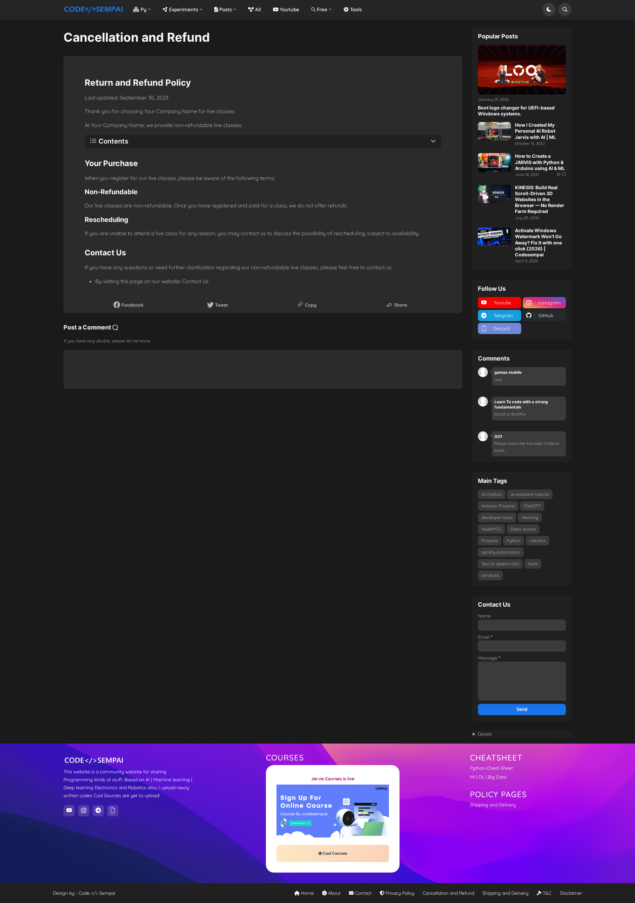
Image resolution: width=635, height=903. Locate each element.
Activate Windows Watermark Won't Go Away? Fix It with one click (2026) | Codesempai (538, 242)
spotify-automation (501, 552)
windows (490, 575)
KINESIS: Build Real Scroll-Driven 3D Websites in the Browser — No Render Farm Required (539, 199)
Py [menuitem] (143, 9)
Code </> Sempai (97, 893)
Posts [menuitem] (225, 9)
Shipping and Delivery (493, 805)
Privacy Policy (399, 893)
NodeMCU (491, 529)
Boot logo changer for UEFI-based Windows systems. (516, 110)
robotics (537, 540)
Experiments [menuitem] (183, 9)
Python (514, 540)
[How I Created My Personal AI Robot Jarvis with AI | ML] (494, 131)
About (334, 893)
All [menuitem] (257, 9)
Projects (490, 540)
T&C (546, 893)
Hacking (530, 517)
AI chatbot (492, 494)
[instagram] (83, 810)
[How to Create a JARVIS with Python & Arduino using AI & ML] (494, 162)
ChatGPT (532, 505)
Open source (523, 529)
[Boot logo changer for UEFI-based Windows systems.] (522, 70)
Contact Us (195, 281)
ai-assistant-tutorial (530, 494)
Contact (362, 893)
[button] (549, 9)
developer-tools (497, 517)
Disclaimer (571, 893)
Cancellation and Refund (448, 893)
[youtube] (69, 810)
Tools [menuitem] (355, 9)
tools (533, 563)
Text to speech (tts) (500, 563)
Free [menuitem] (321, 9)
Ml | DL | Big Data (488, 777)
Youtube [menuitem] (288, 9)
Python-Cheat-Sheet (491, 768)
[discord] (112, 810)
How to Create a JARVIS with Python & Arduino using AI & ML (540, 162)
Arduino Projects (498, 505)
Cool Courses (334, 853)
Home (307, 893)
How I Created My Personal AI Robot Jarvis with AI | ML (535, 131)
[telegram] (98, 810)
